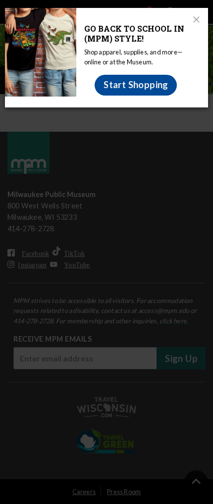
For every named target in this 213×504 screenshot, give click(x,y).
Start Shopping (136, 84)
